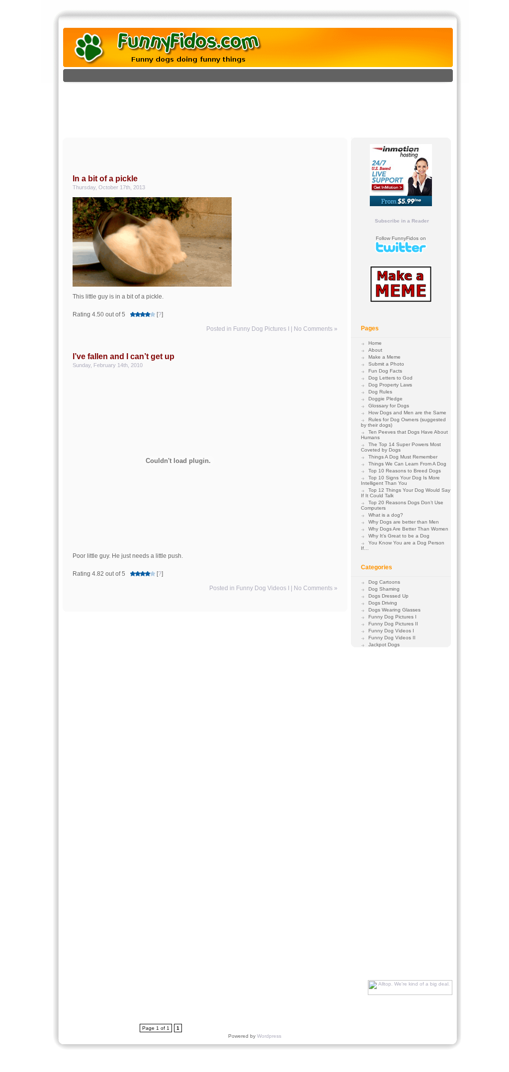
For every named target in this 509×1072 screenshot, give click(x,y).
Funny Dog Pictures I (261, 328)
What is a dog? (385, 515)
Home (375, 343)
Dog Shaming (384, 589)
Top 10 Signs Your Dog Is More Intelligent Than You (400, 480)
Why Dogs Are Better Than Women (408, 529)
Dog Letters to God (390, 378)
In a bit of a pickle (105, 178)
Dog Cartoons (384, 582)
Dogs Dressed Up (388, 596)
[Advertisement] (268, 105)
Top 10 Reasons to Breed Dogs (404, 470)
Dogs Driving (382, 603)
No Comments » (316, 328)
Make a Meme (384, 357)
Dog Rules (380, 391)
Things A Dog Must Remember (402, 456)
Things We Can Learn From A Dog (407, 463)
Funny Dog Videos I (262, 588)
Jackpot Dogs (384, 644)
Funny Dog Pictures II (393, 623)
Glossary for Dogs (388, 405)
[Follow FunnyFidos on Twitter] (401, 251)
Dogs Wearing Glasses (394, 610)
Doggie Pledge (385, 398)
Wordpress (269, 1036)
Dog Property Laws (390, 384)
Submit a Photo (386, 364)
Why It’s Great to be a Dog (398, 535)
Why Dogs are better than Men (403, 522)
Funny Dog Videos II (392, 637)
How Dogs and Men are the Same (407, 412)
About (375, 350)
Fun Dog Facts (385, 371)
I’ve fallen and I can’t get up (123, 356)
